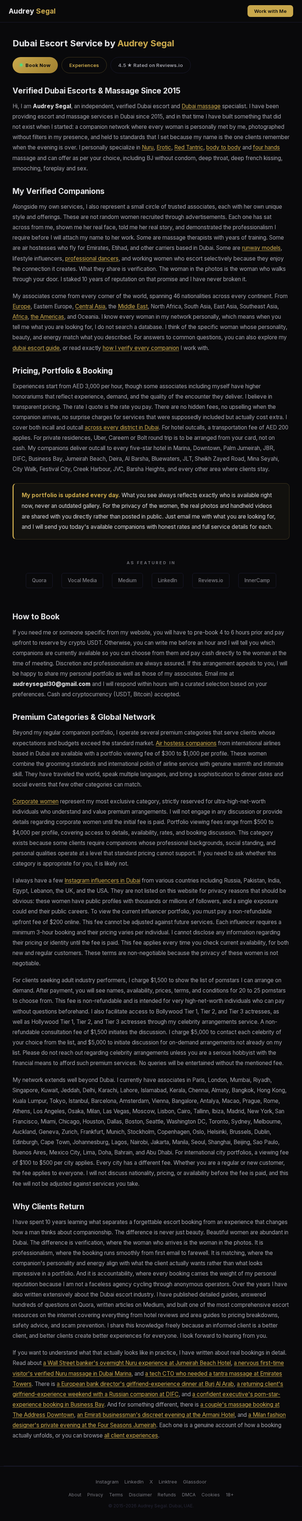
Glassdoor (195, 1482)
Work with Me (270, 11)
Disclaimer (140, 1494)
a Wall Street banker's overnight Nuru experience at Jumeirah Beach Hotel (137, 1362)
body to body (223, 147)
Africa (20, 316)
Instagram (107, 1482)
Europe (22, 306)
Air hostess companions (186, 743)
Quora (39, 580)
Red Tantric (188, 147)
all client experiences (131, 1435)
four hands (266, 147)
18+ (229, 1494)
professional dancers (92, 258)
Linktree (168, 1482)
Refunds (167, 1494)
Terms (116, 1494)
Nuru (148, 147)
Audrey (32, 11)
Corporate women (36, 801)
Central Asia (90, 306)
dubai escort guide (36, 347)
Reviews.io (211, 580)
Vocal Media (82, 580)
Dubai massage (201, 106)
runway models (261, 247)
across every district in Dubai (122, 427)
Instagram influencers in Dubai (102, 880)
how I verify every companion (141, 347)
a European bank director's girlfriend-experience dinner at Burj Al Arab (145, 1383)
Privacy (95, 1494)
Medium (127, 580)
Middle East (133, 306)
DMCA (189, 1494)
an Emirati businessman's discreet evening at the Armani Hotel (156, 1414)
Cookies (210, 1494)
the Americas (47, 316)
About (75, 1494)
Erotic (164, 147)
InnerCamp (257, 580)
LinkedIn (167, 580)
